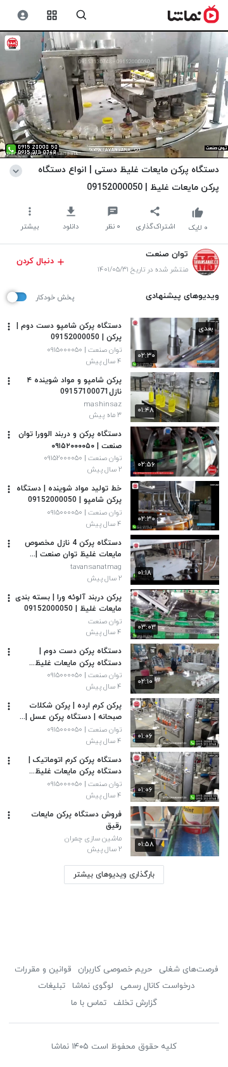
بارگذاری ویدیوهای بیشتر (114, 874)
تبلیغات (51, 986)
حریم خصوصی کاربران (115, 969)
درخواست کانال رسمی (157, 986)
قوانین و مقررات (43, 969)
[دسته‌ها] (52, 15)
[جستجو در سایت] (81, 15)
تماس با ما (88, 1003)
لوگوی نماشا (92, 986)
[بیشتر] (9, 326)
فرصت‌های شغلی (188, 969)
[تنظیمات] (22, 15)
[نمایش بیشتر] (18, 169)
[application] (114, 94)
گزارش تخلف (135, 1003)
